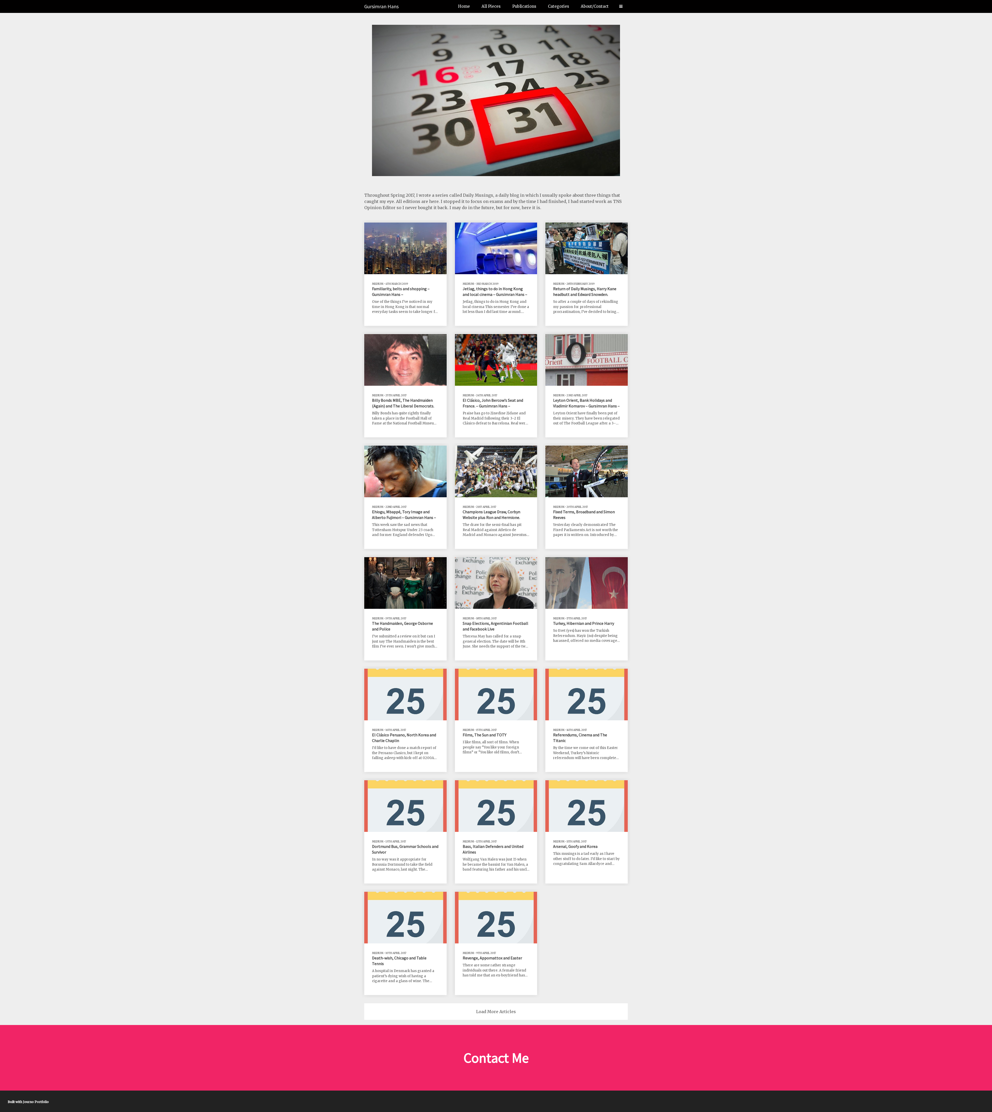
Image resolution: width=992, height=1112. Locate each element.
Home (464, 6)
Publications (524, 6)
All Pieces (491, 6)
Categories (558, 6)
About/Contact (595, 6)
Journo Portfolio (36, 1102)
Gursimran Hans (381, 6)
